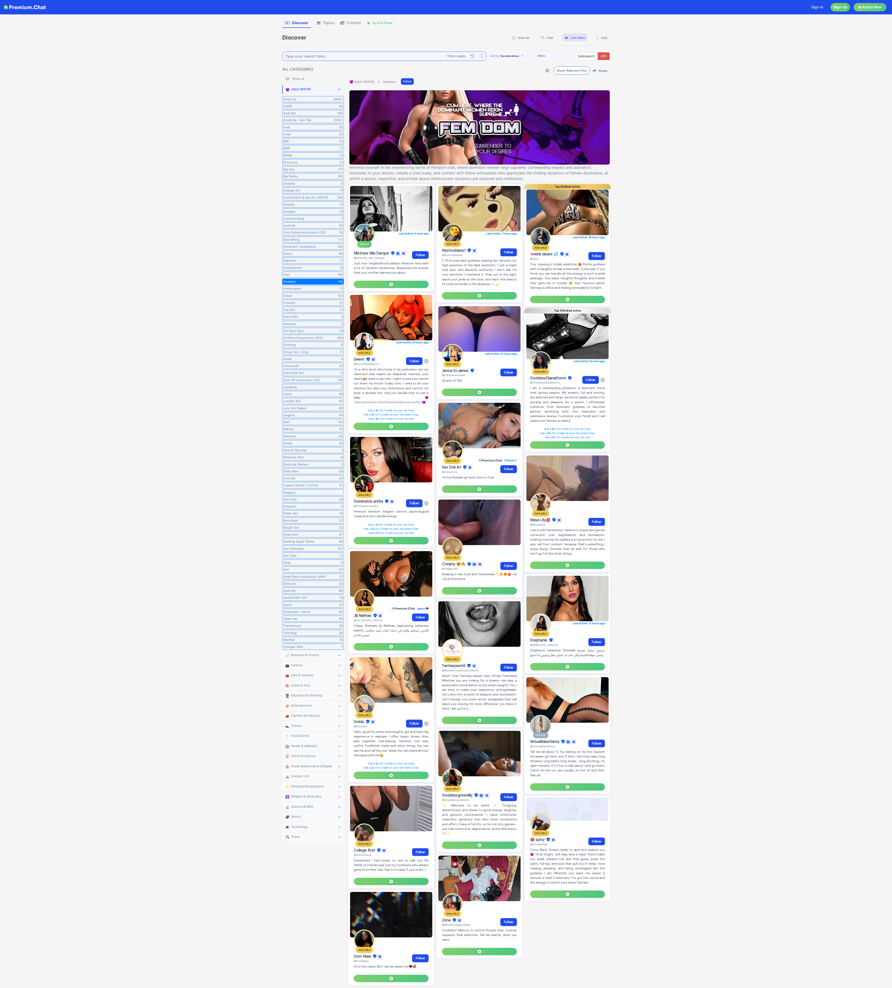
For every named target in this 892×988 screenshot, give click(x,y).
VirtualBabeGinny (545, 741)
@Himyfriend (362, 855)
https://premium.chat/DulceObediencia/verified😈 (390, 402)
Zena (447, 920)
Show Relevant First (572, 70)
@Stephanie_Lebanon (544, 645)
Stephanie (539, 640)
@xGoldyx (360, 726)
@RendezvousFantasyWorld (460, 670)
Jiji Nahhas (363, 615)
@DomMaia (361, 961)
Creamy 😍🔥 (454, 564)
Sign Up (840, 7)
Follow (407, 81)
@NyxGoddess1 (452, 255)
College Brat (365, 850)
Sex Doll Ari (452, 467)
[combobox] (551, 56)
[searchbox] (558, 56)
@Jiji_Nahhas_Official (368, 620)
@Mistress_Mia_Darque (369, 258)
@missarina (449, 472)
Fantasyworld (454, 665)
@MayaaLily (537, 524)
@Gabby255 (450, 568)
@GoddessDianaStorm (545, 382)
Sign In (817, 7)
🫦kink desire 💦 (544, 254)
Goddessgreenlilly (457, 795)
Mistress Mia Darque (372, 253)
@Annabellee (538, 844)
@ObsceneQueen (453, 375)
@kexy (534, 258)
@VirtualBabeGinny (542, 746)
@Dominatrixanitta (366, 506)
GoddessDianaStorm (548, 378)
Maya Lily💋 (540, 520)
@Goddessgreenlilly (455, 800)
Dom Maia (363, 956)
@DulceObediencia (366, 364)
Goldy (359, 721)
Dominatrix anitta (369, 501)
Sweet (359, 359)
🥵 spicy (537, 839)
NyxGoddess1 (454, 250)
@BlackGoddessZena (456, 924)
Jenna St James (455, 370)
